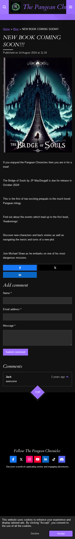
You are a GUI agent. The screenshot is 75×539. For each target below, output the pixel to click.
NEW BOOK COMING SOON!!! (40, 29)
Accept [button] (61, 533)
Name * (7, 293)
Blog (15, 29)
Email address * (12, 309)
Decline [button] (35, 533)
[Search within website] (4, 7)
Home (6, 29)
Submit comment (15, 352)
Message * (9, 325)
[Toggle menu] (70, 7)
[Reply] (67, 376)
